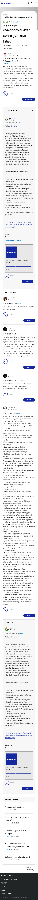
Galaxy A (5, 63)
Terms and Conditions (9, 879)
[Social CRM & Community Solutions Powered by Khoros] (30, 869)
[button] (31, 54)
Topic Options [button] (31, 19)
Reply (28, 281)
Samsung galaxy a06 (14, 807)
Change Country (7, 894)
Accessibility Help (8, 876)
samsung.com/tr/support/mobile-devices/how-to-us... (18, 266)
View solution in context (13, 241)
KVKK (3, 890)
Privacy (4, 883)
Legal (3, 886)
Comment (28, 99)
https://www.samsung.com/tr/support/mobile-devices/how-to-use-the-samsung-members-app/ (19, 224)
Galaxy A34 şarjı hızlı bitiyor (17, 857)
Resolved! (14, 22)
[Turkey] (6, 3)
